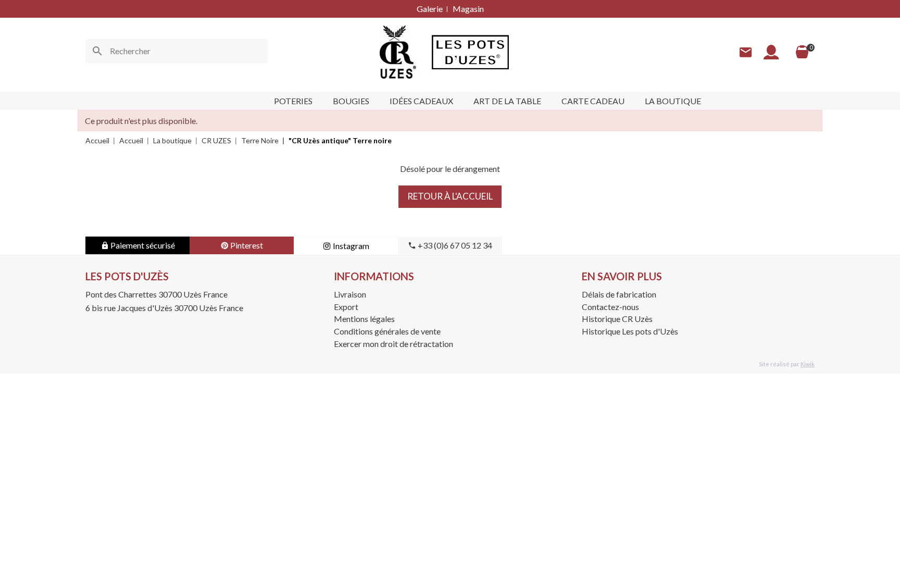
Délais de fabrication (619, 294)
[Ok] (97, 51)
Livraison (350, 294)
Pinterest (246, 245)
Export (346, 307)
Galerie (430, 9)
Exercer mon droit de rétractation (393, 344)
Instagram (350, 246)
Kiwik (808, 364)
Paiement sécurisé (142, 245)
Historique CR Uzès (617, 319)
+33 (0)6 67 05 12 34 (454, 245)
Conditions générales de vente (387, 331)
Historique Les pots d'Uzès (630, 331)
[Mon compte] (771, 52)
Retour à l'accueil (450, 196)
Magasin (468, 9)
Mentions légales (364, 319)
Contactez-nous (610, 307)
